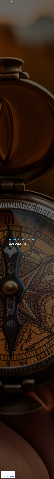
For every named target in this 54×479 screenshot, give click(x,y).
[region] (8, 474)
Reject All (8, 476)
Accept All (12, 476)
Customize (4, 476)
